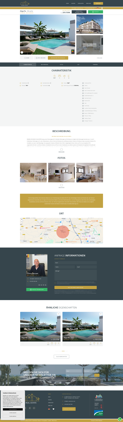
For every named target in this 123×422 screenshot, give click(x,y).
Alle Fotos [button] (61, 187)
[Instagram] (29, 408)
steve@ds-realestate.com (35, 278)
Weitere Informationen (8, 406)
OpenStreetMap (92, 242)
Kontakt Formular (69, 409)
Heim (67, 3)
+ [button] (21, 219)
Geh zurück (99, 57)
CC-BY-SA (100, 242)
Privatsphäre (44, 420)
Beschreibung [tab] (44, 64)
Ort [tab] (78, 64)
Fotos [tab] (61, 64)
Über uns (88, 3)
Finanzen (95, 64)
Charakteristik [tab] (28, 64)
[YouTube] (34, 408)
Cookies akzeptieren (13, 409)
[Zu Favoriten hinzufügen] (22, 52)
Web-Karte (54, 420)
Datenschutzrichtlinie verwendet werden (67, 282)
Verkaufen (80, 3)
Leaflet (85, 242)
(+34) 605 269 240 (90, 8)
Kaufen (73, 3)
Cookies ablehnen (12, 416)
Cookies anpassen (12, 412)
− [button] (21, 221)
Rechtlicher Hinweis (36, 420)
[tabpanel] (40, 329)
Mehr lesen (61, 151)
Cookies (49, 420)
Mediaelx (100, 420)
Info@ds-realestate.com (78, 8)
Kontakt (98, 3)
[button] (26, 58)
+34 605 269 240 (33, 281)
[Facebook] (25, 408)
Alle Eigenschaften (61, 356)
